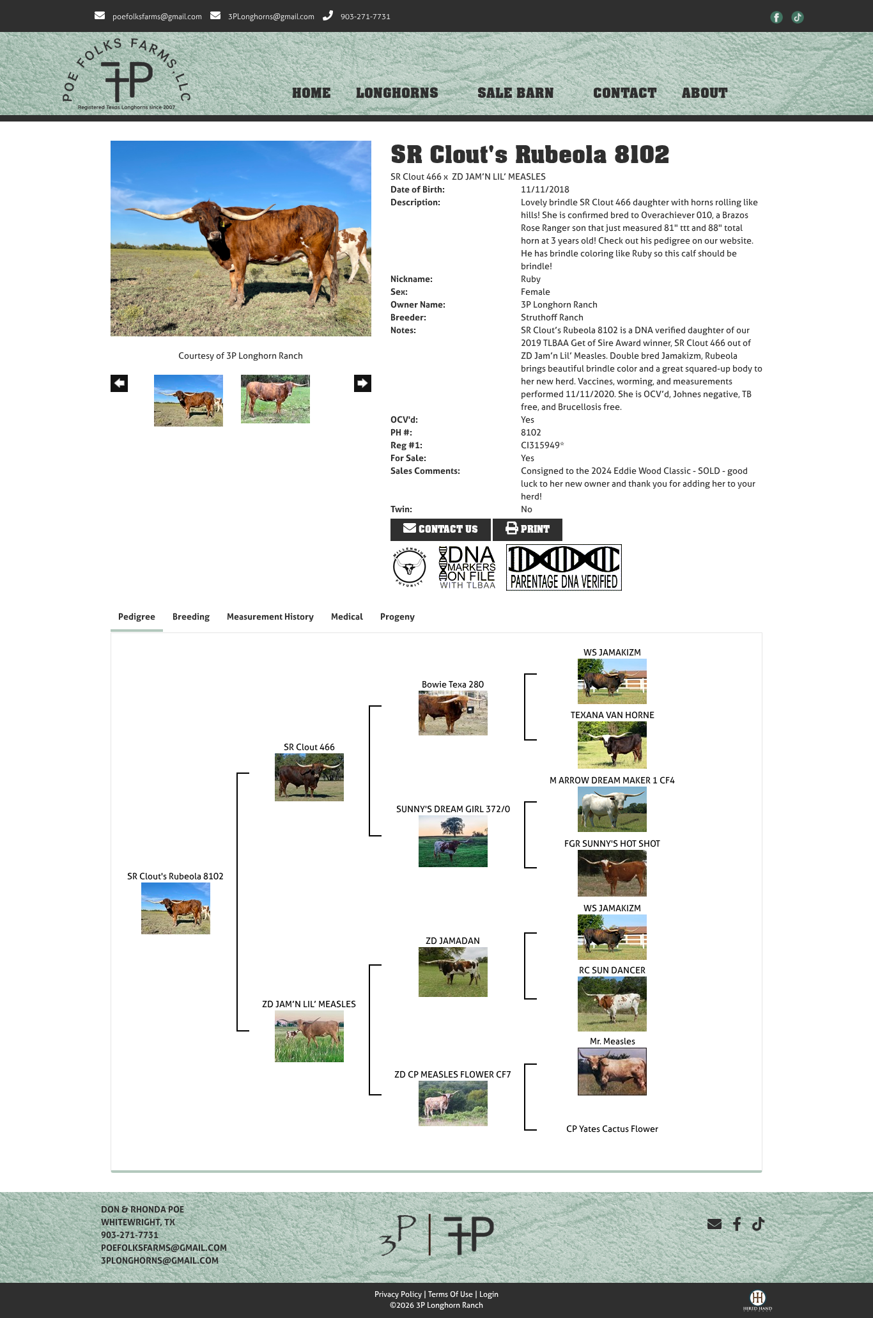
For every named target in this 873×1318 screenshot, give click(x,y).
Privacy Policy (398, 1294)
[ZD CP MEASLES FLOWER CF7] (453, 1102)
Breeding (191, 616)
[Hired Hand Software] (757, 1298)
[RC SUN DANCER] (612, 1003)
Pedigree (136, 616)
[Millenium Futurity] (412, 566)
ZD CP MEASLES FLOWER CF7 (452, 1074)
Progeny (397, 616)
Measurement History (270, 616)
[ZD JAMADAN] (453, 971)
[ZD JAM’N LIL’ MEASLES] (309, 1035)
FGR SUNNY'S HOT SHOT (612, 843)
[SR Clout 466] (309, 776)
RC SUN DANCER (612, 970)
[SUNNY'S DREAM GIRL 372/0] (453, 840)
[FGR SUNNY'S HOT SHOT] (612, 872)
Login (488, 1294)
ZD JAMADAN (453, 940)
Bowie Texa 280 (453, 684)
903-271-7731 (365, 17)
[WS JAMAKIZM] (612, 680)
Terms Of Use (450, 1294)
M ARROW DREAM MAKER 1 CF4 (612, 780)
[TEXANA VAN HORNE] (612, 744)
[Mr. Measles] (612, 1070)
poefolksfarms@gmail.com (157, 17)
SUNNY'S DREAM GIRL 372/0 (453, 809)
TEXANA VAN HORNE (612, 715)
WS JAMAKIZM (612, 652)
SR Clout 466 (416, 176)
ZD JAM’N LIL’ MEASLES (499, 176)
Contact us (447, 529)
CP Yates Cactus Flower (612, 1128)
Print (534, 529)
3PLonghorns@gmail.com (271, 17)
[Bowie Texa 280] (453, 712)
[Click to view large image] (241, 237)
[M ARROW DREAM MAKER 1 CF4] (612, 808)
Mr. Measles (612, 1041)
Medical (347, 616)
